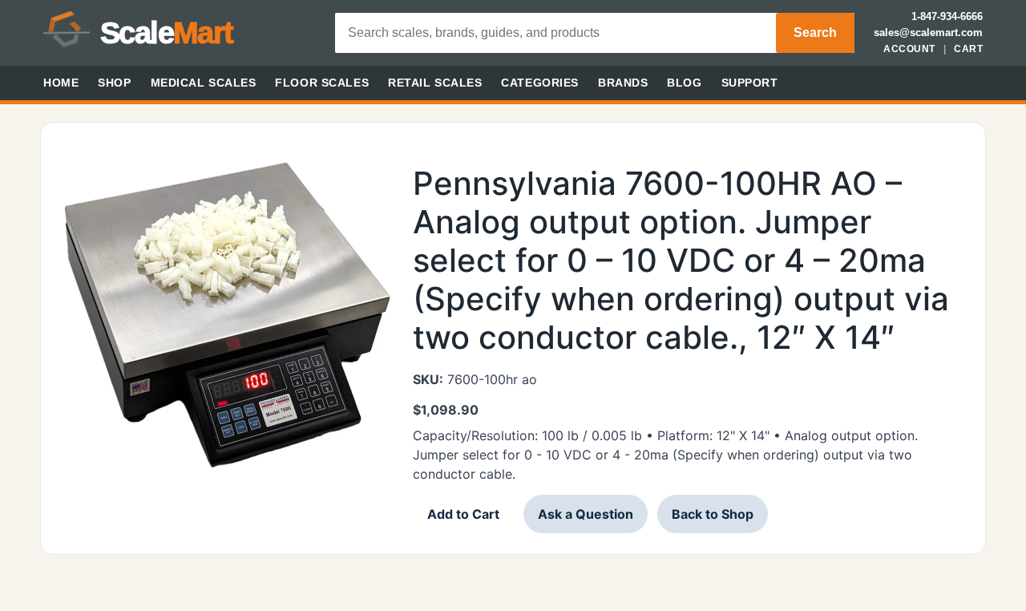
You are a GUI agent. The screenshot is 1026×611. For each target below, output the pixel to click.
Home (61, 82)
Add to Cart (463, 514)
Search (815, 32)
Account (909, 49)
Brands (623, 82)
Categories (540, 82)
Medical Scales (203, 82)
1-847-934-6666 (947, 16)
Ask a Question (585, 514)
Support (749, 82)
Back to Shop (712, 514)
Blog (684, 82)
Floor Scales (322, 82)
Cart (968, 49)
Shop (114, 82)
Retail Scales (435, 82)
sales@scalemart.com (928, 32)
